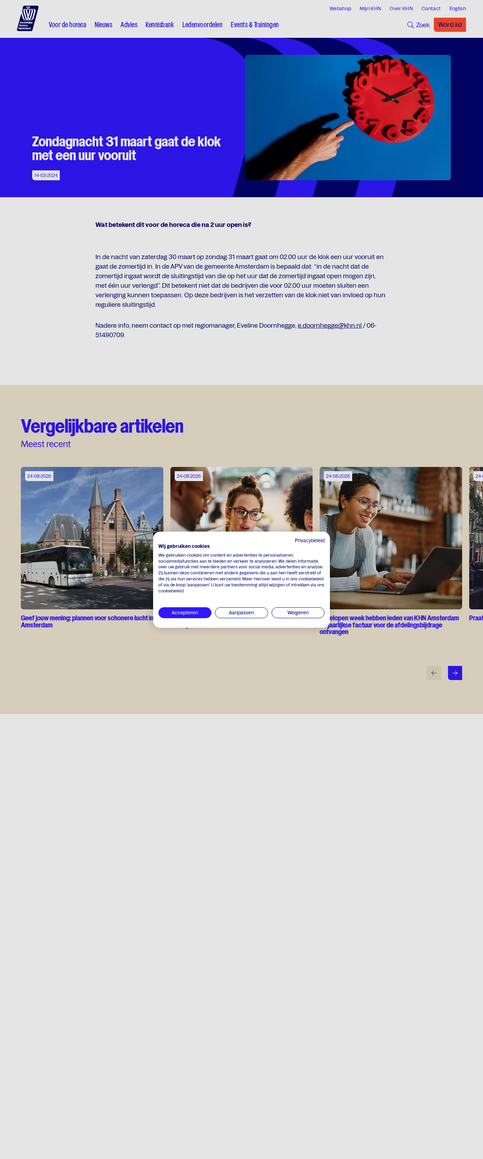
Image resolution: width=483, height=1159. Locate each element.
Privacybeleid (310, 540)
